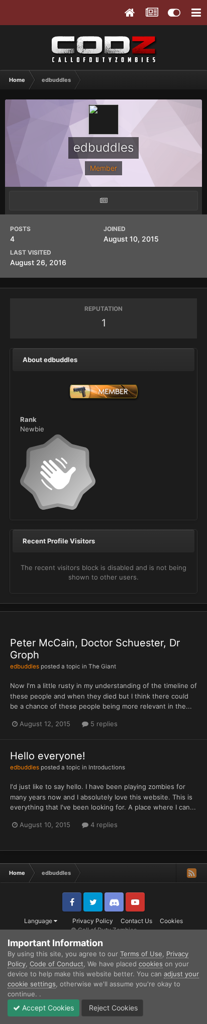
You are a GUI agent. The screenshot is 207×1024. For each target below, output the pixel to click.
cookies (151, 964)
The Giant (102, 666)
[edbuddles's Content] (103, 200)
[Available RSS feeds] (191, 872)
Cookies (171, 921)
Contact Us (136, 921)
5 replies (103, 724)
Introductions (106, 767)
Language (39, 921)
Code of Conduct (56, 964)
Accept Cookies (47, 1007)
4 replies (103, 825)
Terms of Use (141, 954)
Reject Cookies (112, 1007)
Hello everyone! (47, 756)
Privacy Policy (92, 921)
